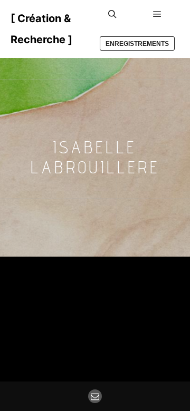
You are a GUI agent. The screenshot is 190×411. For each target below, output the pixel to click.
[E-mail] (95, 396)
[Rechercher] (112, 14)
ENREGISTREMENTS (137, 43)
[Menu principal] (157, 14)
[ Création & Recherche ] (41, 29)
